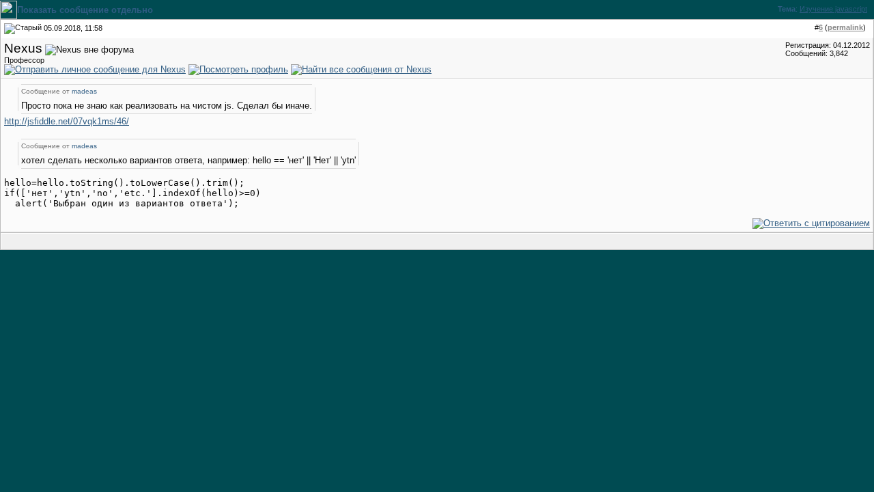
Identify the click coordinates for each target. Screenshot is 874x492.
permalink (845, 27)
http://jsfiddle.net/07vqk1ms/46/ (66, 121)
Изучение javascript (833, 9)
